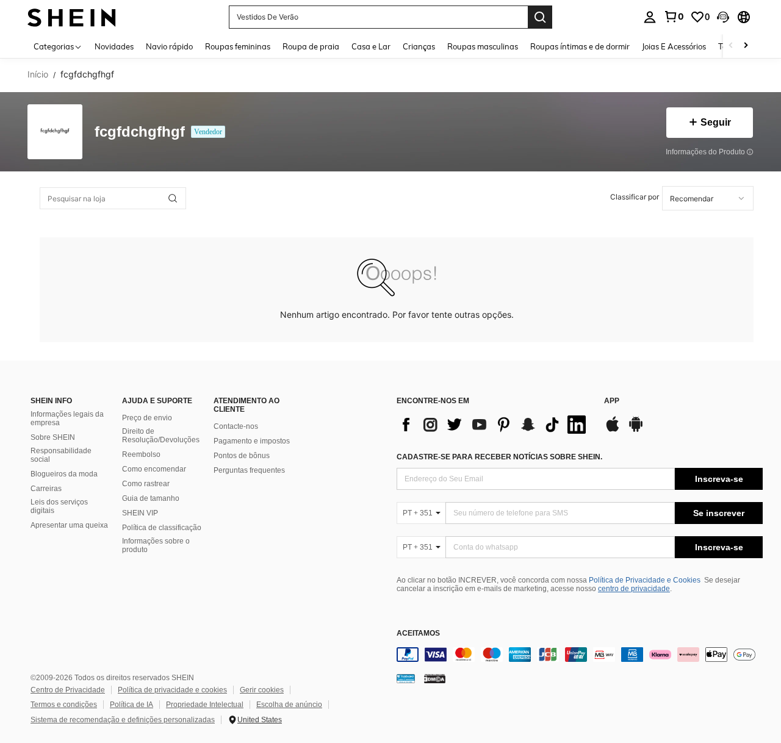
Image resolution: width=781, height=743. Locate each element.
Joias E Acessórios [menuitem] (674, 46)
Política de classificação (161, 527)
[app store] (612, 430)
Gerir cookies (262, 690)
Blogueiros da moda (64, 474)
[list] (494, 424)
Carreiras (46, 488)
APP (611, 401)
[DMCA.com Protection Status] (434, 678)
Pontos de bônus (242, 455)
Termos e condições (64, 704)
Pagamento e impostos (252, 441)
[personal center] (649, 17)
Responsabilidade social (61, 455)
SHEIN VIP (140, 513)
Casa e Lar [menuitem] (370, 46)
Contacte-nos (236, 426)
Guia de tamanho (150, 498)
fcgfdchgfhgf (140, 132)
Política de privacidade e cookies (172, 690)
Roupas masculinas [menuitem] (482, 46)
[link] (673, 16)
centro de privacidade (634, 588)
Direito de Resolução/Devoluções (161, 435)
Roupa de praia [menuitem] (311, 46)
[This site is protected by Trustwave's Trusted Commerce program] (406, 678)
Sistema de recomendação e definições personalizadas (123, 720)
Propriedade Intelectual (204, 704)
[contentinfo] (580, 654)
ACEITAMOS (418, 633)
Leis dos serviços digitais (59, 506)
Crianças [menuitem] (419, 46)
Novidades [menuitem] (114, 46)
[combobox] (708, 198)
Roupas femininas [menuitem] (237, 46)
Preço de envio (147, 418)
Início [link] (37, 74)
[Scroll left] (731, 46)
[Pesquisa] (540, 17)
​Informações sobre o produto (156, 545)
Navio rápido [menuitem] (169, 46)
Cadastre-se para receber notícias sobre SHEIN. (499, 457)
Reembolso (141, 454)
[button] (723, 17)
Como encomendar (154, 469)
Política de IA (131, 704)
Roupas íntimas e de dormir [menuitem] (580, 46)
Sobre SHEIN (53, 437)
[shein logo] (71, 16)
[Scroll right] (745, 46)
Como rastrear (146, 483)
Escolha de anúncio (289, 704)
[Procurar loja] (172, 198)
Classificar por (634, 196)
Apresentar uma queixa (69, 525)
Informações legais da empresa (67, 418)
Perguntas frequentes (249, 470)
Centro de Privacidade (68, 690)
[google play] (635, 430)
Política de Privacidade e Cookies (644, 580)
